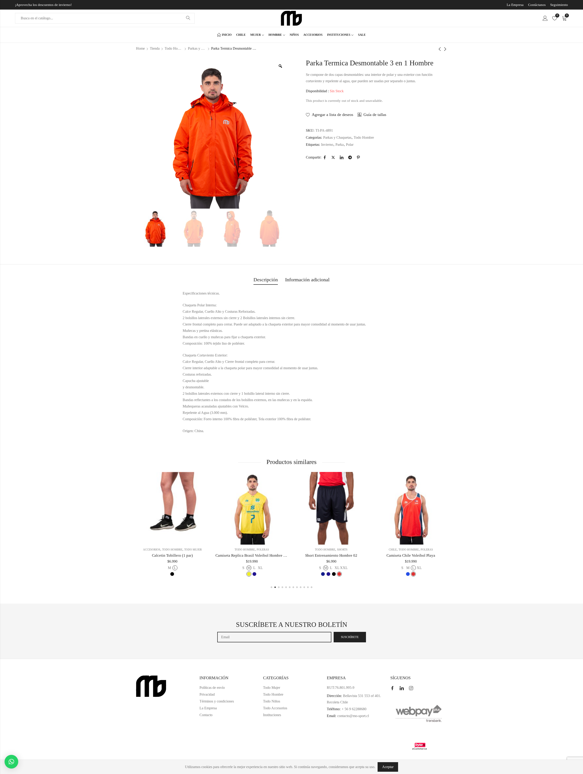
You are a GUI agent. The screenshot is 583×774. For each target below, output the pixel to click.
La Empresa (515, 5)
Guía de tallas (374, 114)
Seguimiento (559, 5)
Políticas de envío (212, 687)
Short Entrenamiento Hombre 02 (252, 555)
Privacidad (207, 694)
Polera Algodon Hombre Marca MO (410, 555)
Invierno (327, 144)
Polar (349, 144)
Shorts (263, 549)
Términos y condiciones (216, 701)
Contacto (205, 715)
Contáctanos (537, 5)
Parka (339, 144)
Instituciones (272, 715)
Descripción (265, 279)
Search (188, 18)
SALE (392, 549)
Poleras (183, 549)
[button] (271, 587)
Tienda (155, 48)
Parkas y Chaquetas (197, 48)
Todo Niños (271, 701)
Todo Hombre (174, 48)
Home (140, 48)
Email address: (274, 637)
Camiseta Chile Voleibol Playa (331, 555)
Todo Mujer (271, 687)
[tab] (265, 280)
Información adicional (307, 279)
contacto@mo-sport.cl (353, 716)
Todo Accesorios (275, 708)
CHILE (313, 549)
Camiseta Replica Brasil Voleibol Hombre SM (172, 555)
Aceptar (388, 767)
